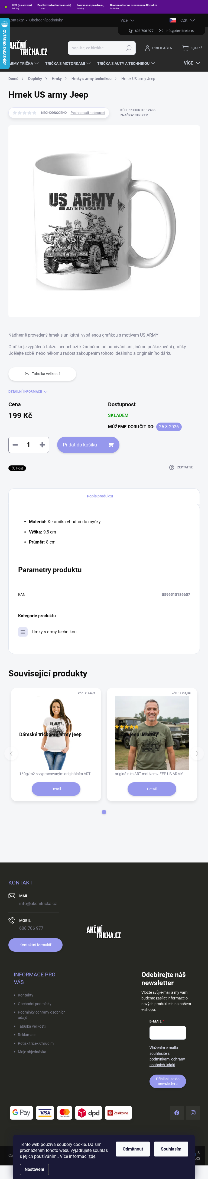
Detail (56, 789)
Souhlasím (171, 1149)
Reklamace (27, 1035)
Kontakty (16, 20)
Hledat (128, 48)
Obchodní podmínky (46, 20)
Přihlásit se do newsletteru (168, 1081)
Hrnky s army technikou (54, 631)
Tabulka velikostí (32, 1026)
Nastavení (34, 1169)
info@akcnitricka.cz (38, 903)
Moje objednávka (32, 1052)
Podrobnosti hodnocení (88, 113)
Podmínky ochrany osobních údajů (42, 1015)
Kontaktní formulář (35, 945)
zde (92, 1156)
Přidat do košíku (80, 445)
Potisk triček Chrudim (36, 1043)
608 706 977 (31, 928)
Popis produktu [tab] (100, 496)
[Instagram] (193, 1113)
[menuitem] (24, 63)
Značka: (134, 115)
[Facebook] (177, 1113)
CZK (183, 20)
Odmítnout (133, 1149)
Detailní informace (25, 392)
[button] (104, 812)
